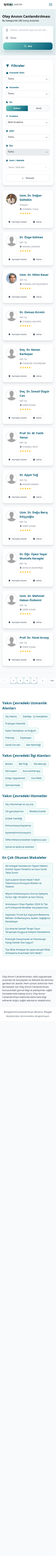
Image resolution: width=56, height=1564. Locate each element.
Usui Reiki (36, 778)
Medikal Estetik (37, 811)
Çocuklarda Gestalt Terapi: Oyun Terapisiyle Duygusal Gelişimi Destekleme (27, 930)
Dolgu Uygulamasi (15, 778)
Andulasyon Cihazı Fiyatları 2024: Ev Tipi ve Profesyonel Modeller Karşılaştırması (26, 906)
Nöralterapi (40, 763)
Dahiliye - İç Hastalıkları (35, 716)
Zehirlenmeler (12, 785)
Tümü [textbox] (11, 78)
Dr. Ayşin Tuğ (29, 475)
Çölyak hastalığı (13, 818)
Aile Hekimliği (33, 744)
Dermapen (11, 771)
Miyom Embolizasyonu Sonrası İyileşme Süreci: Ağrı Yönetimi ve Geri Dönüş (26, 895)
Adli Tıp (23, 242)
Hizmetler (14, 87)
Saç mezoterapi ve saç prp (19, 804)
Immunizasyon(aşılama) (18, 825)
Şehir (11, 130)
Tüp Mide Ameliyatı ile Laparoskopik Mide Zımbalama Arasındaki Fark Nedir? (27, 951)
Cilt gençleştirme (14, 811)
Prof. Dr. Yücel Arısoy (34, 638)
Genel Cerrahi (12, 744)
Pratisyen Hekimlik (15, 723)
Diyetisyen (25, 737)
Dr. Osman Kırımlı (32, 312)
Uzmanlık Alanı (16, 72)
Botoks (9, 763)
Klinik (39, 108)
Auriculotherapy (31, 771)
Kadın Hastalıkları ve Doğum (20, 730)
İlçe (11, 145)
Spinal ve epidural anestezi (19, 846)
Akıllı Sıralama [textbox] (15, 122)
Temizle (29, 178)
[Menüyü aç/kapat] (50, 4)
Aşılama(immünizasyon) (18, 832)
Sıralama (13, 116)
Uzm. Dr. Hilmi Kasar (34, 275)
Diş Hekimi (11, 716)
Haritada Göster (19, 222)
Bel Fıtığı (23, 763)
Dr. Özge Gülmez (31, 237)
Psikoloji (9, 737)
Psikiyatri (24, 204)
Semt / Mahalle (16, 160)
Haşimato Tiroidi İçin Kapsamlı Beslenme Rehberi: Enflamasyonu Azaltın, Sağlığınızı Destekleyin (27, 918)
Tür (10, 102)
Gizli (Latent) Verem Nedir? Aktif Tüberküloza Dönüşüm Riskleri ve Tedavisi (23, 883)
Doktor (17, 108)
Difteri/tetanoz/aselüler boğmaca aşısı (26, 839)
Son (52, 680)
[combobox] (28, 79)
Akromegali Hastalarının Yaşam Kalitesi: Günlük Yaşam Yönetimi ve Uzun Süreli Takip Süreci (26, 869)
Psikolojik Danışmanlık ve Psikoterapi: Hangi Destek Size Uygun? (25, 941)
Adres (39, 222)
